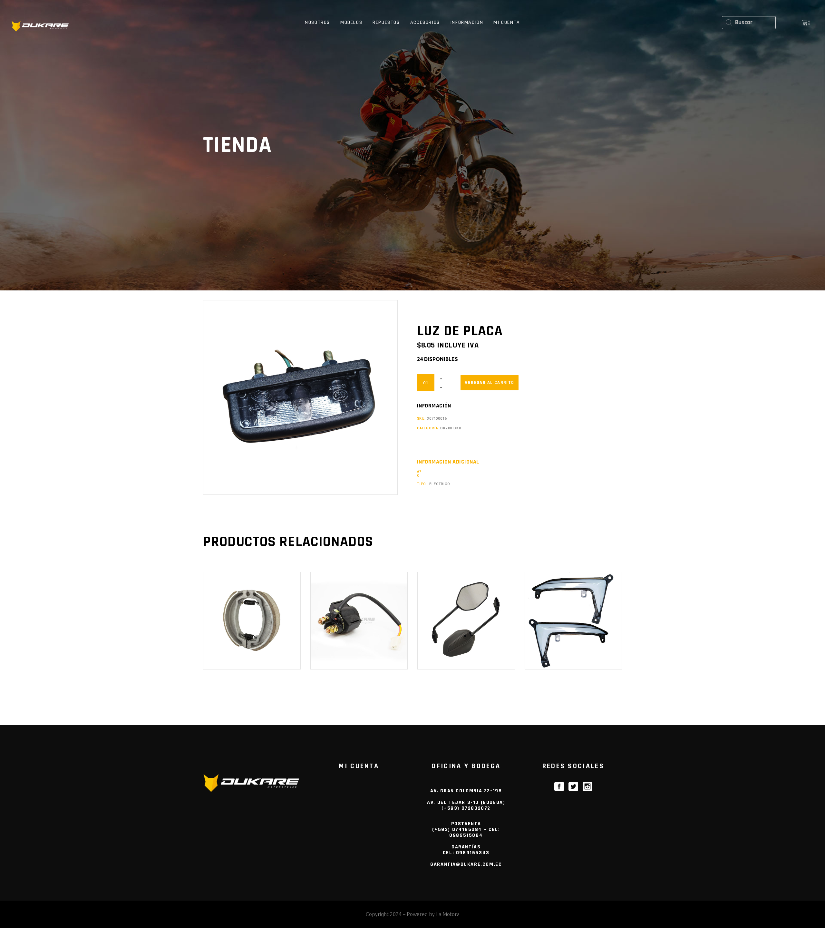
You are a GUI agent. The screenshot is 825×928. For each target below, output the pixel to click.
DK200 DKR (450, 428)
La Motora (448, 914)
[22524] (490, 382)
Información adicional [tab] (448, 462)
